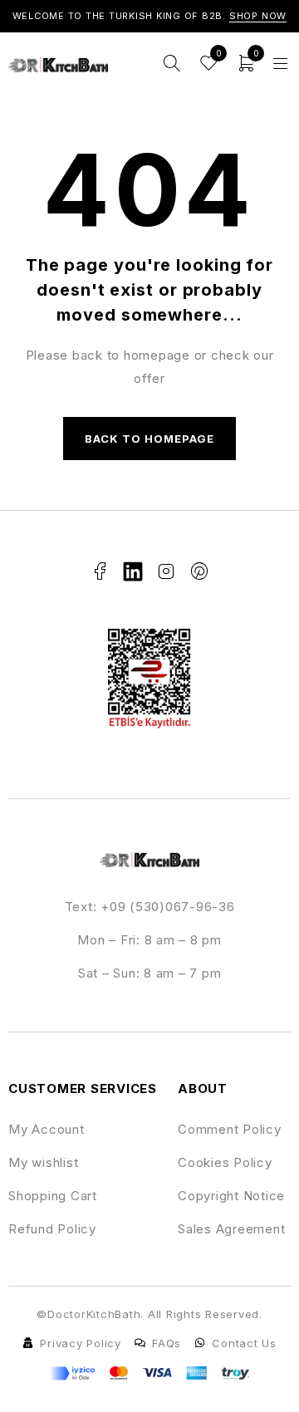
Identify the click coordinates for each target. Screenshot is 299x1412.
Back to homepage (150, 438)
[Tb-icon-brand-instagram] (166, 571)
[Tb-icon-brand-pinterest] (199, 571)
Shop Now (258, 16)
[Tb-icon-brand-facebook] (99, 571)
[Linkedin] (133, 571)
